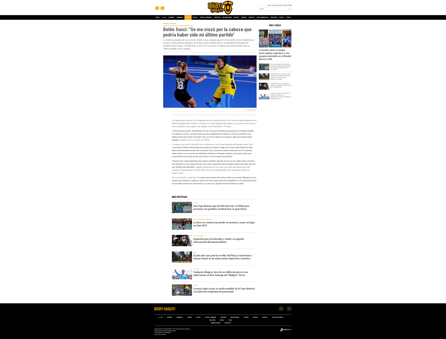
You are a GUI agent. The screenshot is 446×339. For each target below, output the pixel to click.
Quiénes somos (215, 323)
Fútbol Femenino (206, 17)
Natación (274, 17)
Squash (243, 17)
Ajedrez (171, 17)
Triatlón (217, 17)
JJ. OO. (164, 17)
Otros (288, 17)
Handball (180, 17)
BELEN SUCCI (252, 110)
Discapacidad (227, 17)
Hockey (188, 17)
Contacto (228, 323)
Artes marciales (262, 17)
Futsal (195, 17)
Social (281, 17)
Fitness (236, 17)
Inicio (157, 17)
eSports (251, 17)
